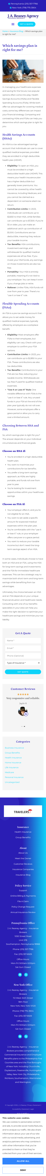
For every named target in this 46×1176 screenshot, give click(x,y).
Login (32, 1109)
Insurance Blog (16, 31)
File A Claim (23, 901)
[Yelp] (26, 975)
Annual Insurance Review (23, 912)
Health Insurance (23, 832)
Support (23, 890)
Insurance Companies (23, 869)
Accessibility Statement (20, 1109)
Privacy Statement (33, 1105)
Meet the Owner (23, 858)
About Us (23, 853)
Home (5, 31)
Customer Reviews (23, 864)
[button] (13, 24)
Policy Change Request (23, 907)
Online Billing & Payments (23, 896)
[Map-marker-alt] (20, 975)
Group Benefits (23, 837)
